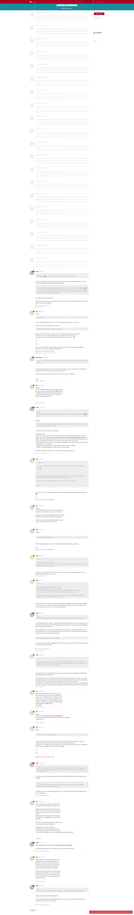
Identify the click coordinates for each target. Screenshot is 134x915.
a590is (44, 276)
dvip (39, 410)
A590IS (56, 391)
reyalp (39, 559)
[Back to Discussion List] (2, 2)
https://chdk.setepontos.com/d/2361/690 (62, 845)
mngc (39, 274)
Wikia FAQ (39, 351)
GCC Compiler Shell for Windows (48, 351)
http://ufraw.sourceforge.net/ (56, 715)
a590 (85, 288)
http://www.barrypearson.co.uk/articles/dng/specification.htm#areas (68, 437)
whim (39, 360)
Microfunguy (41, 462)
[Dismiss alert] (131, 912)
